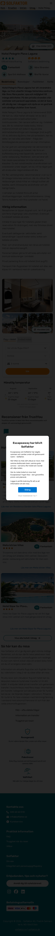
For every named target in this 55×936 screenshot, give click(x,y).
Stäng (28, 489)
